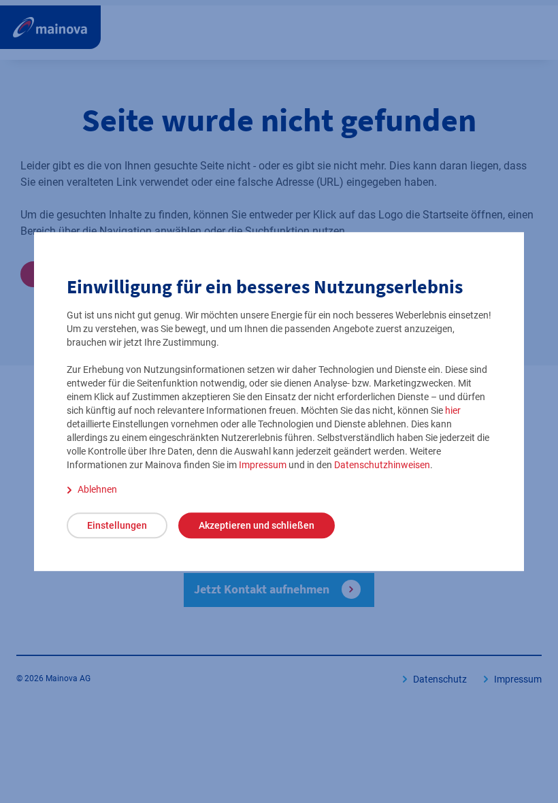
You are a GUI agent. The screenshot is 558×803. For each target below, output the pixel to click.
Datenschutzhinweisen (382, 464)
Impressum (262, 464)
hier (453, 410)
